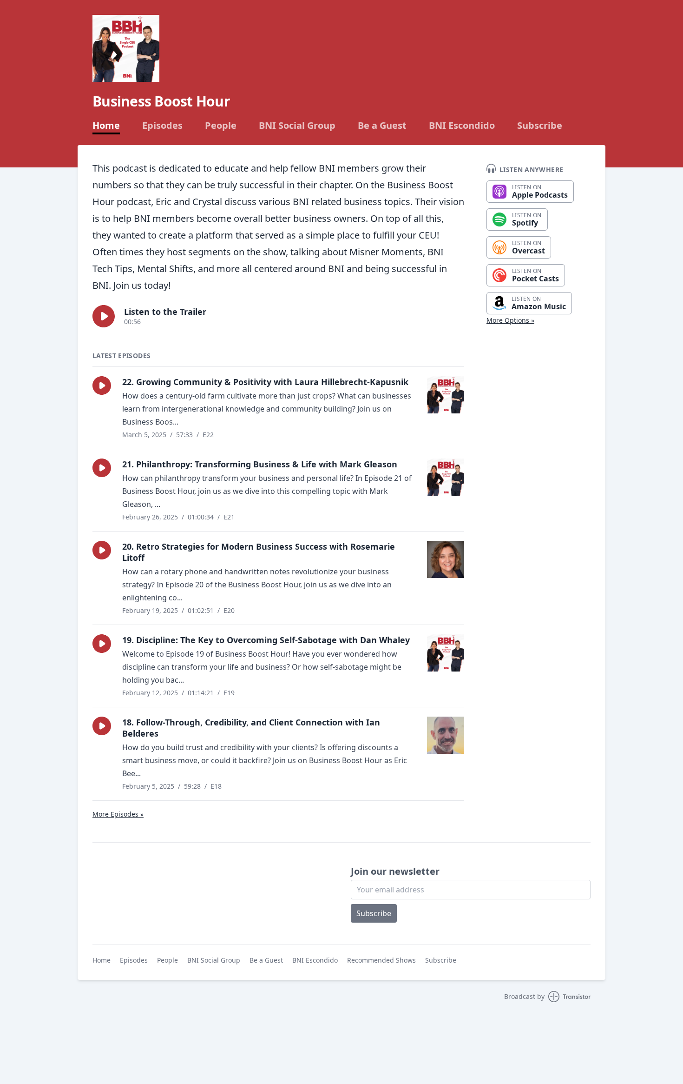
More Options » (510, 320)
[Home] (125, 48)
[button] (103, 316)
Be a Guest (382, 125)
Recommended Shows (381, 960)
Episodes (162, 125)
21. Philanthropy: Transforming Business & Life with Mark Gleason (259, 464)
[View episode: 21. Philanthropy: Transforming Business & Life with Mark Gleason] (445, 477)
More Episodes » (118, 814)
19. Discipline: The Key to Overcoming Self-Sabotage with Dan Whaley (266, 639)
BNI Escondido (462, 125)
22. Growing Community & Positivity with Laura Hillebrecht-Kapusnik (265, 381)
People (220, 125)
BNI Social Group (297, 125)
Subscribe (539, 125)
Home (106, 125)
